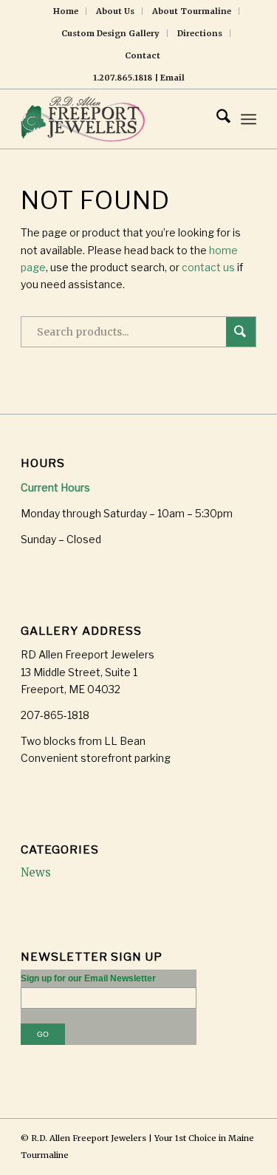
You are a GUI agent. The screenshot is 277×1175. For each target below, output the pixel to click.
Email (172, 77)
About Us (115, 11)
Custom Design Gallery (110, 33)
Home (65, 11)
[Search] (216, 119)
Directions (199, 33)
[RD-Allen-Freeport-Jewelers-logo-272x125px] (115, 119)
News (36, 872)
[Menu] (248, 119)
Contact (142, 55)
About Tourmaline (191, 11)
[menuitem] (66, 11)
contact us (208, 267)
